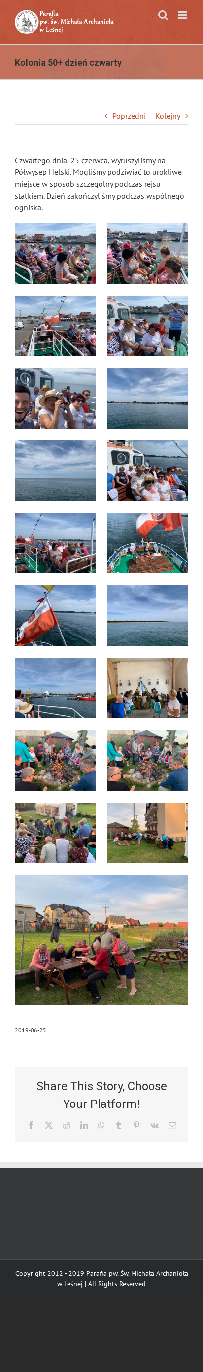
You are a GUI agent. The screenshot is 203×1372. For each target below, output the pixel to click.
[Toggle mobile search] (163, 15)
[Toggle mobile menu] (183, 15)
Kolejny (167, 116)
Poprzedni (129, 116)
